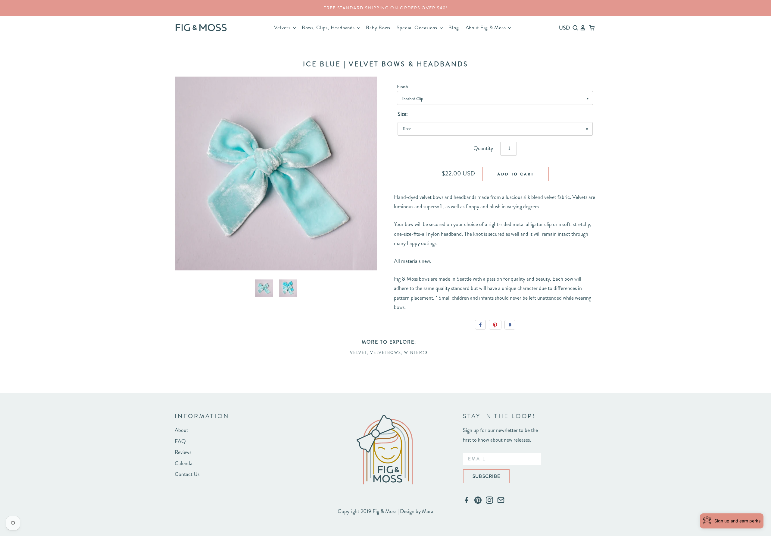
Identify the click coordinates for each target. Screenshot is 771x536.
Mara (427, 511)
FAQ (180, 441)
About (181, 430)
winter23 (416, 352)
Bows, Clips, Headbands (329, 27)
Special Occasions (418, 27)
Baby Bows (378, 27)
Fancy (509, 324)
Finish (402, 86)
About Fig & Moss (486, 27)
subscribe (486, 476)
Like (480, 324)
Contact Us (187, 474)
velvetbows (385, 352)
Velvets (283, 27)
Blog (453, 27)
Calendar (184, 463)
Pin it (495, 324)
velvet (358, 352)
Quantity (483, 148)
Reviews (183, 452)
